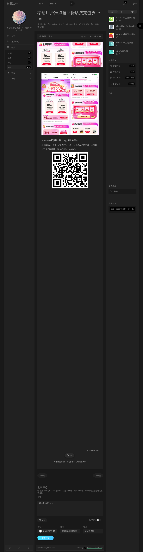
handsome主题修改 (124, 42)
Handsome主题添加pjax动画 (128, 17)
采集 (19, 67)
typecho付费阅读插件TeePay (128, 34)
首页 (44, 36)
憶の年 (43, 24)
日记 (19, 53)
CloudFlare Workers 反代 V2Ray (129, 26)
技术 (19, 57)
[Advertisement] (70, 316)
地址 (85, 526)
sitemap (80, 548)
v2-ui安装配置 (122, 51)
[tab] (112, 12)
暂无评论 (85, 24)
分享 (19, 62)
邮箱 (62, 526)
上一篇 (42, 475)
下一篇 (98, 475)
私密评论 (93, 520)
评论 (40, 497)
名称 (40, 526)
